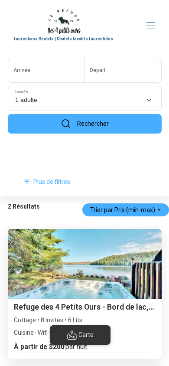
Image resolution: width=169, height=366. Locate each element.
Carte (86, 334)
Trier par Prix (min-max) (122, 209)
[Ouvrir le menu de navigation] (150, 25)
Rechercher (93, 123)
